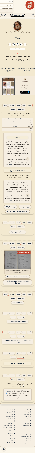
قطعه (15, 124)
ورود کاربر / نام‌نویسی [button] (18, 15)
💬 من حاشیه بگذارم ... (17, 386)
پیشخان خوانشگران (8, 425)
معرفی (28, 434)
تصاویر (18, 105)
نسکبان (11, 430)
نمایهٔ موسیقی (26, 419)
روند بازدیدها (21, 109)
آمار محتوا (27, 443)
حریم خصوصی (9, 443)
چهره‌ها (28, 438)
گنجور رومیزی (10, 412)
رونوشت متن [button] (26, 207)
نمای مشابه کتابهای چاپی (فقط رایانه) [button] (18, 211)
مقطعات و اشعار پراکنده (10, 32)
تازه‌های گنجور (26, 425)
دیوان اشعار (21, 32)
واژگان (24, 105)
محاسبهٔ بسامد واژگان (18, 232)
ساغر (11, 414)
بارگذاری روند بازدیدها (17, 363)
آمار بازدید (11, 436)
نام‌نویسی (8, 391)
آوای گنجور (10, 423)
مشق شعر (11, 105)
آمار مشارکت (10, 434)
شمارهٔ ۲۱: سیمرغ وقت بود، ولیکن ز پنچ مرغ (8, 69)
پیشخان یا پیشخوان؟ (8, 428)
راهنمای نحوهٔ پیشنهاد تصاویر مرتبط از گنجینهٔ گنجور (17, 282)
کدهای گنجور (10, 410)
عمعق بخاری (29, 32)
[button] (33, 15)
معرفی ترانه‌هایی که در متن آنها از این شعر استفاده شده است (17, 341)
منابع (11, 438)
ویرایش (10, 164)
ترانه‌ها (5, 105)
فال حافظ (27, 416)
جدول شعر (27, 414)
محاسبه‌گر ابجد (9, 421)
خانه (28, 410)
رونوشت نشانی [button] (11, 207)
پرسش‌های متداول (25, 436)
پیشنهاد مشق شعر (17, 303)
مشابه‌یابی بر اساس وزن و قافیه (18, 321)
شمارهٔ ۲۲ (17, 37)
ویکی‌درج (15, 126)
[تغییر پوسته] (4, 449)
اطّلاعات (29, 105)
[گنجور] (30, 5)
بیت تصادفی (27, 412)
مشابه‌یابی (27, 423)
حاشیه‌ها (13, 109)
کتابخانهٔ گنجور (9, 416)
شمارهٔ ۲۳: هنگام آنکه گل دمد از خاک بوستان (26, 69)
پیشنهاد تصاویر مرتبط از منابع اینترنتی (19, 277)
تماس (11, 440)
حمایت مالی (27, 441)
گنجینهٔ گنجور (10, 419)
